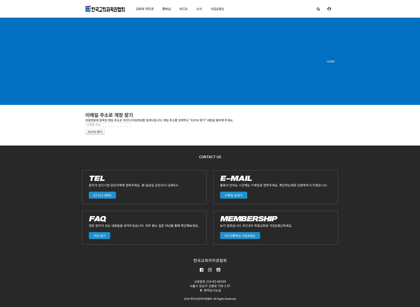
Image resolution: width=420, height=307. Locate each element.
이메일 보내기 (234, 195)
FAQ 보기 (99, 235)
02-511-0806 (102, 195)
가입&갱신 (217, 9)
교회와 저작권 (145, 9)
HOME (331, 61)
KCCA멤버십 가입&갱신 (240, 235)
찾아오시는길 (212, 290)
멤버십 (166, 9)
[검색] (318, 8)
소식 (199, 9)
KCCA (183, 9)
